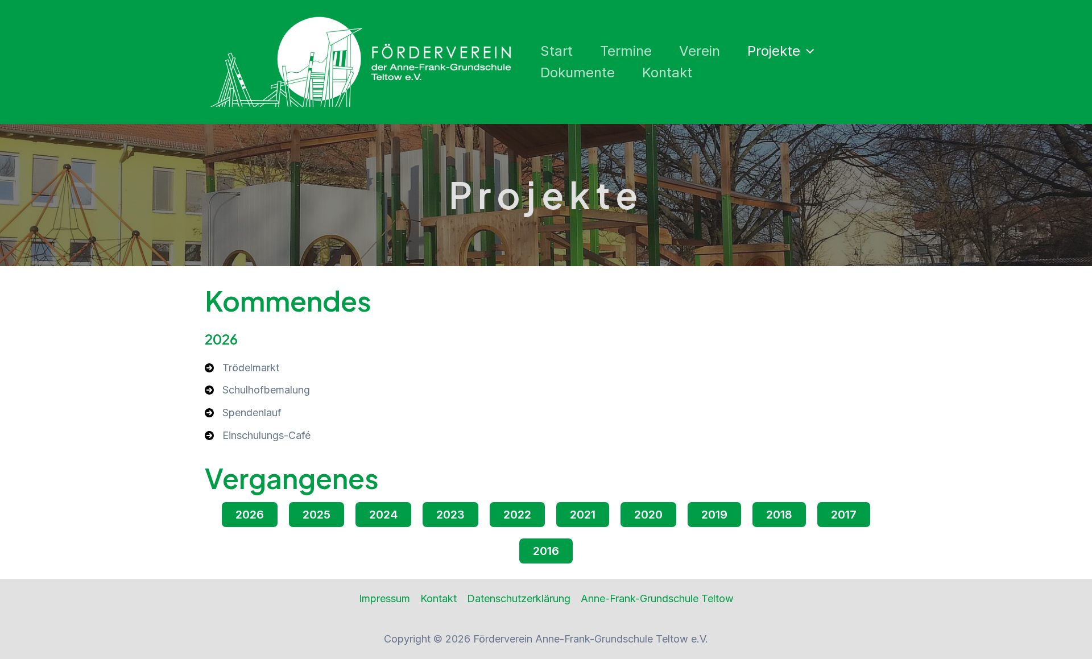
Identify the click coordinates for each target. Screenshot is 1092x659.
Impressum (384, 598)
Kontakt (667, 72)
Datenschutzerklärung (518, 598)
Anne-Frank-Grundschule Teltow (657, 598)
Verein (699, 51)
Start (556, 51)
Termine (626, 51)
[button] (807, 51)
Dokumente (577, 72)
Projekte (773, 51)
